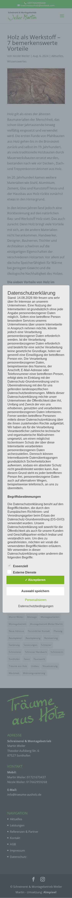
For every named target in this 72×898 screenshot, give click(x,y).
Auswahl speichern (35, 591)
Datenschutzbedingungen (35, 606)
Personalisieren (35, 599)
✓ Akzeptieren (35, 579)
